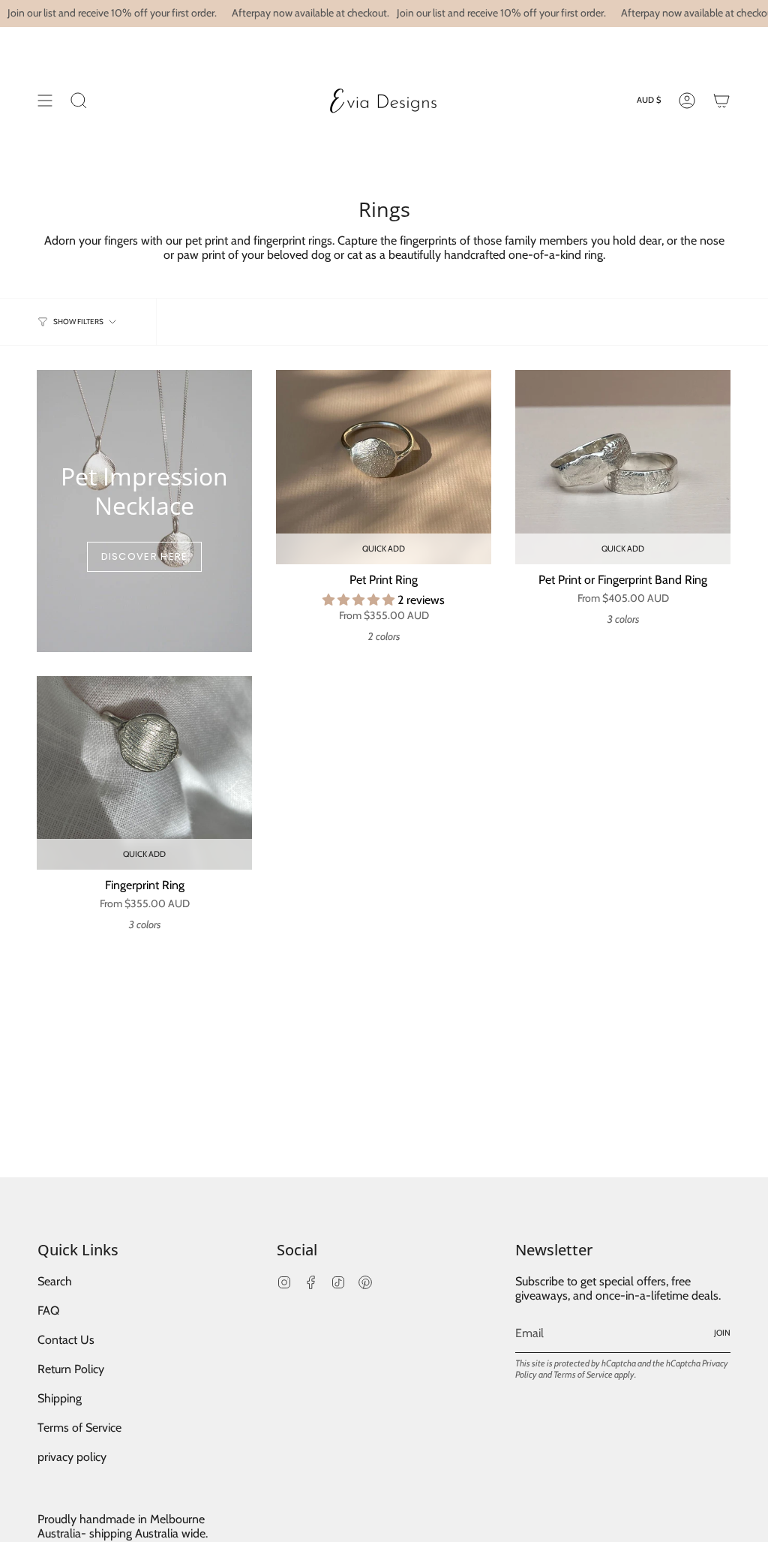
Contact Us (66, 1340)
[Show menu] (45, 100)
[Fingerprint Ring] (144, 773)
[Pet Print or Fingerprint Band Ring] (622, 467)
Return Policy (71, 1369)
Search (55, 1281)
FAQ (48, 1310)
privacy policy (72, 1457)
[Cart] (721, 100)
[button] (360, 600)
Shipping (60, 1398)
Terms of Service (80, 1427)
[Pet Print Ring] (383, 467)
